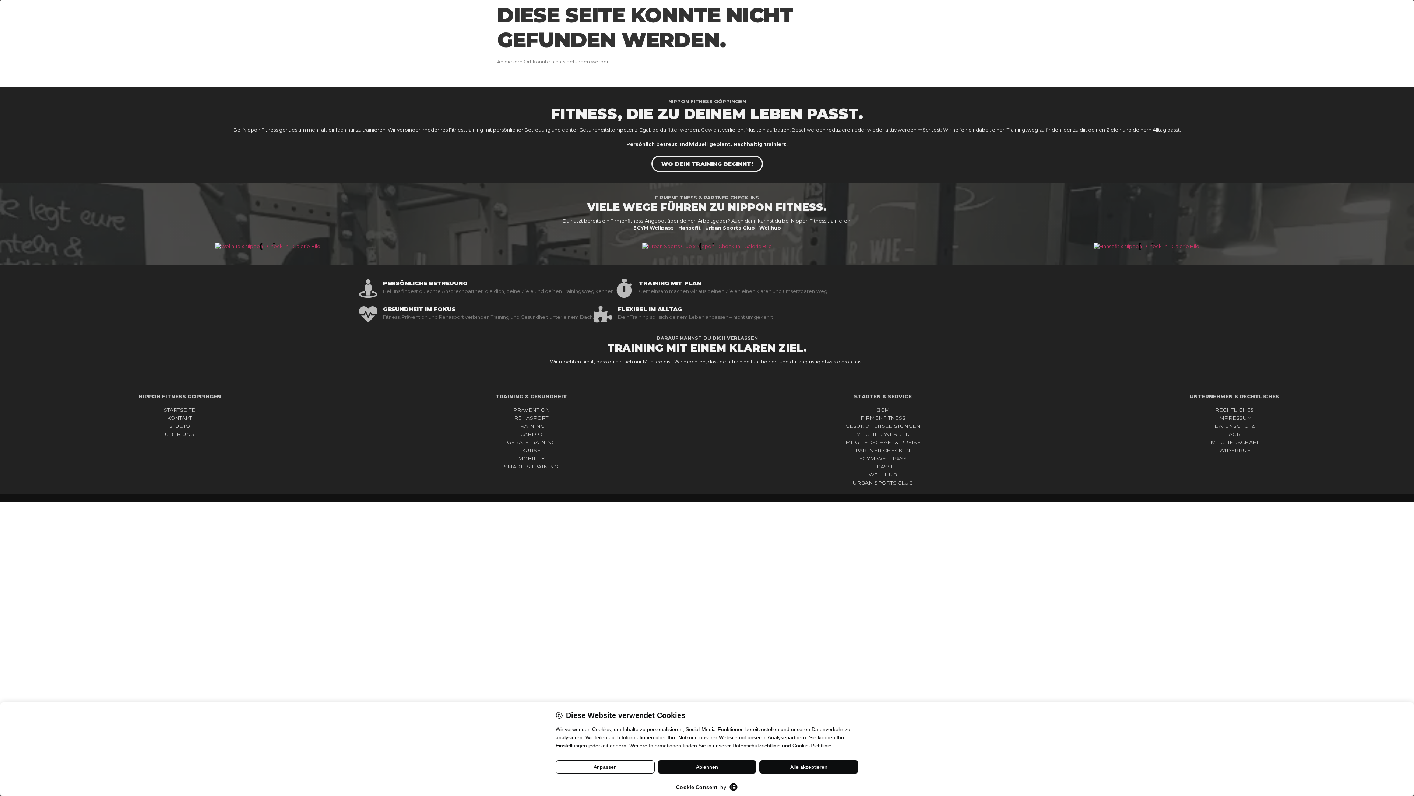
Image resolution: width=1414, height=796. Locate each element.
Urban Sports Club (883, 482)
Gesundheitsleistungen (883, 426)
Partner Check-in (882, 450)
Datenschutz (1234, 426)
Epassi (883, 466)
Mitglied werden (883, 434)
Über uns (179, 434)
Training (531, 426)
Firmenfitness (883, 418)
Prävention (531, 409)
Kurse (531, 450)
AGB (1235, 434)
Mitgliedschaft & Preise (883, 442)
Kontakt (179, 418)
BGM (883, 409)
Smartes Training (531, 466)
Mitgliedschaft (1235, 442)
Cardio (531, 434)
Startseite (179, 409)
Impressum (1234, 418)
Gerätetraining (531, 442)
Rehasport (531, 418)
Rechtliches (1234, 409)
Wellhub (883, 474)
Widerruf (1234, 450)
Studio (179, 426)
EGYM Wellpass (883, 458)
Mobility (531, 458)
